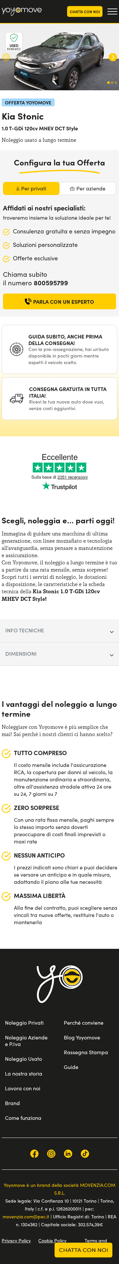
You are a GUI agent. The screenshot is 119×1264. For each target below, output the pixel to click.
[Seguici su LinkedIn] (68, 1153)
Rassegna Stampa (86, 1052)
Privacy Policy (16, 1240)
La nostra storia (23, 1073)
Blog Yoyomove (82, 1037)
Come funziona (23, 1117)
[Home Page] (22, 12)
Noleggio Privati (24, 1022)
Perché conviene (83, 1022)
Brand (12, 1103)
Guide (71, 1066)
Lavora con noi (22, 1088)
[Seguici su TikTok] (85, 1153)
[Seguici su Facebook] (34, 1153)
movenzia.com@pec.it (26, 1216)
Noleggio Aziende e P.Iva (26, 1040)
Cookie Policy (52, 1240)
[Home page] (60, 992)
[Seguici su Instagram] (51, 1153)
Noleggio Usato (23, 1058)
